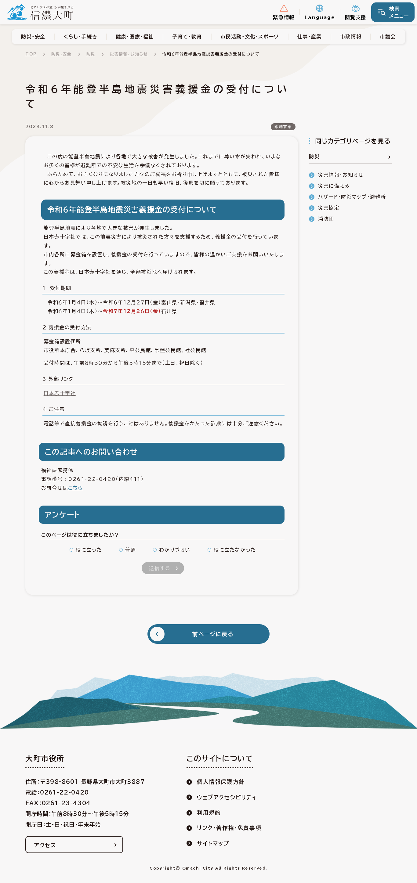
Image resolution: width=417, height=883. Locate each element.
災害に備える (334, 185)
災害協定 (328, 207)
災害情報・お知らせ (129, 54)
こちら (75, 487)
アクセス (45, 845)
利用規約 (209, 812)
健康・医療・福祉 (135, 36)
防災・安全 (33, 36)
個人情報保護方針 (221, 781)
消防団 (326, 218)
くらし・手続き (80, 36)
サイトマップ (213, 843)
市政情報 (350, 36)
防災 (90, 54)
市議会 (388, 36)
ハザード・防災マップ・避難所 (352, 196)
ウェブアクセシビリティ (227, 797)
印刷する (283, 127)
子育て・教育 (187, 36)
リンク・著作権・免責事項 (229, 828)
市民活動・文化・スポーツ (249, 36)
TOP (31, 54)
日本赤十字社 (60, 393)
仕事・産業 (309, 36)
